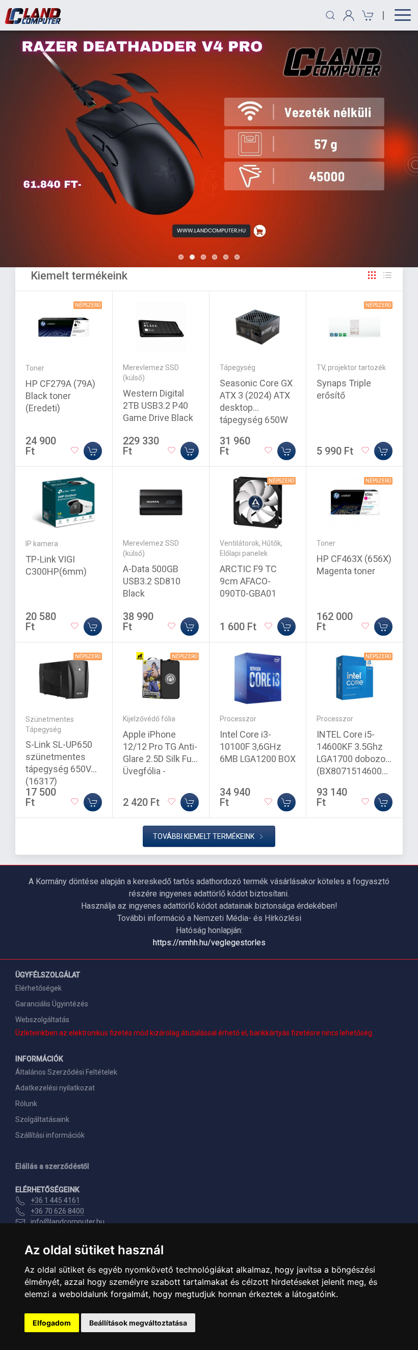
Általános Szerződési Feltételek (66, 1072)
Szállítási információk (50, 1135)
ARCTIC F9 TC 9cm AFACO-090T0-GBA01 (248, 581)
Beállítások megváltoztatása (138, 1322)
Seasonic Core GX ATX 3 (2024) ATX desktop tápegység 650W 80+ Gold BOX (256, 407)
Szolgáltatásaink (42, 1119)
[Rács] (372, 275)
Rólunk (26, 1104)
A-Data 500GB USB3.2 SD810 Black (151, 581)
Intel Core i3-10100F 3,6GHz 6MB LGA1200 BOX (258, 746)
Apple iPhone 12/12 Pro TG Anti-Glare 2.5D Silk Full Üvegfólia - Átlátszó (160, 759)
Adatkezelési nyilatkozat (55, 1088)
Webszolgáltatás (42, 1020)
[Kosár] (366, 15)
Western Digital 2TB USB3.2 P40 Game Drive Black (158, 405)
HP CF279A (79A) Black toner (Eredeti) (60, 395)
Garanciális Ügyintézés (51, 1004)
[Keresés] (330, 15)
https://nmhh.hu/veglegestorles (209, 942)
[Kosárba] (93, 451)
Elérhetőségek (38, 988)
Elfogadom (52, 1322)
